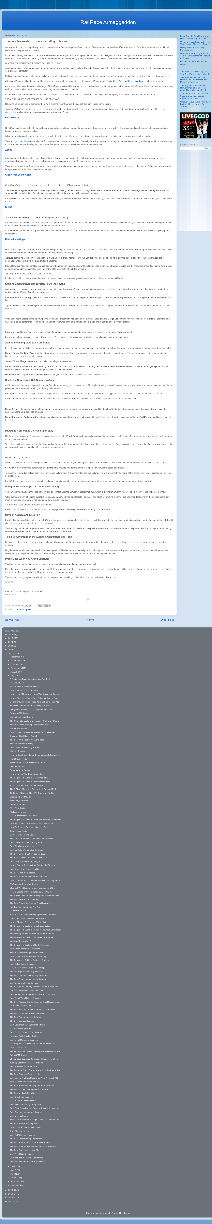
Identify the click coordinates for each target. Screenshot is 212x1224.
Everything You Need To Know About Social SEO (32, 709)
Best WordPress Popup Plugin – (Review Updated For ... (35, 1120)
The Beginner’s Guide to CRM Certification (29, 945)
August (14, 672)
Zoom (8, 149)
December (16, 657)
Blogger (126, 1213)
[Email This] (38, 605)
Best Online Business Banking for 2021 (27, 842)
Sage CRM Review (18, 728)
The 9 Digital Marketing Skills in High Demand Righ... (34, 789)
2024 (10, 642)
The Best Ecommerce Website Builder (27, 1013)
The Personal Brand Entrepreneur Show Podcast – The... (36, 1070)
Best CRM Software (19, 1116)
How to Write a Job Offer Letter (24, 690)
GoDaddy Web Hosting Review (24, 884)
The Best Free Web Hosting (22, 873)
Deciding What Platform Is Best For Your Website (32, 1044)
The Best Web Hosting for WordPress (27, 740)
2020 (10, 1190)
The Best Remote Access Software (26, 1017)
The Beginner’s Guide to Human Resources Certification (35, 930)
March (14, 1178)
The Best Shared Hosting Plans (24, 1124)
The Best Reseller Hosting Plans (24, 899)
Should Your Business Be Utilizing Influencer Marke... (34, 1059)
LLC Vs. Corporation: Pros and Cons (26, 991)
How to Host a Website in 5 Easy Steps (27, 968)
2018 (10, 1198)
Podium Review (17, 683)
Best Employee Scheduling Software (26, 971)
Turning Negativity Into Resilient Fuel (26, 1063)
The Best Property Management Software (29, 1089)
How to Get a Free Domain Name (25, 1127)
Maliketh (106, 1213)
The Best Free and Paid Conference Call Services (32, 1009)
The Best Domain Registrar (22, 1021)
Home (90, 619)
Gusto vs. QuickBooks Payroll (23, 736)
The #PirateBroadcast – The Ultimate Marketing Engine (35, 1051)
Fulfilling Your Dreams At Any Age (25, 907)
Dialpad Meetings (15, 239)
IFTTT (11, 595)
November (16, 660)
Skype (8, 206)
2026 (10, 634)
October (14, 664)
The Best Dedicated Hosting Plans (25, 1150)
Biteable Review (17, 766)
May (13, 1170)
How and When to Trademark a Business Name (31, 823)
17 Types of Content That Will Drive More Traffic (32, 793)
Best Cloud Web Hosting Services (25, 747)
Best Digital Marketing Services (24, 983)
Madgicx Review (17, 751)
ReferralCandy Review (20, 770)
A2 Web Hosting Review (21, 1029)
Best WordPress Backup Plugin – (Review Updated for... (35, 1108)
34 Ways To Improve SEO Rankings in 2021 (30, 706)
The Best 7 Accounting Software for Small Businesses (34, 1002)
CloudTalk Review (18, 808)
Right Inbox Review (19, 759)
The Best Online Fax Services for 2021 (27, 854)
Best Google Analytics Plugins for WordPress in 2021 (34, 1078)
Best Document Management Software (27, 1025)
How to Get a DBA (18, 1047)
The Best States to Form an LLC (25, 1074)
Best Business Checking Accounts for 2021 (29, 725)
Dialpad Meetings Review (21, 717)
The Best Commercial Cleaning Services (28, 975)
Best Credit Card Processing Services (27, 869)
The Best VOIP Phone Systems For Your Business (33, 1146)
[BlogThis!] (41, 605)
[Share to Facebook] (46, 605)
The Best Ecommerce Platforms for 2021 (28, 876)
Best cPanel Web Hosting (21, 744)
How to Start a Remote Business (25, 687)
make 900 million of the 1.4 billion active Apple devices (126, 81)
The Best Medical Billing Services (25, 1093)
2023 (10, 646)
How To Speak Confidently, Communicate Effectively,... (35, 755)
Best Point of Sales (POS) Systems (26, 1032)
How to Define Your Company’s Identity (28, 774)
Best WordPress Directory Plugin (25, 861)
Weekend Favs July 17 (20, 941)
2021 (10, 653)
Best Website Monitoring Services (25, 1082)
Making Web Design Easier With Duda (27, 763)
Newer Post (12, 619)
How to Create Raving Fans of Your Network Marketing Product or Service (195, 55)
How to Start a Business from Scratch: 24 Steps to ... (34, 865)
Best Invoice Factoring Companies (25, 1104)
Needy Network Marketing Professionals (192, 49)
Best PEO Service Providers (22, 1135)
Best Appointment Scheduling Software (27, 1161)
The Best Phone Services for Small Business (30, 903)
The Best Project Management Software (28, 979)
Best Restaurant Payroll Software (25, 949)
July (13, 676)
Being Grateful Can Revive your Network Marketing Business (194, 37)
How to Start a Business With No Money (28, 956)
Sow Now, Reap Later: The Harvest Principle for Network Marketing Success (193, 79)
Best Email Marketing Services (24, 1040)
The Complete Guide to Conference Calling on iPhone (34, 721)
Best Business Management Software (27, 953)
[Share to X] (44, 605)
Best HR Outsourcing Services (23, 835)
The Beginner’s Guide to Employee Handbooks (31, 937)
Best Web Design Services (22, 846)
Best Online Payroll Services (23, 1006)
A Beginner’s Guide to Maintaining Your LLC (30, 679)
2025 (10, 638)
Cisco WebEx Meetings (18, 174)
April (13, 1174)
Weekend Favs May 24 (20, 797)
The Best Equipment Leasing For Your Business (32, 1086)
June (13, 1166)
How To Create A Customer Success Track (29, 827)
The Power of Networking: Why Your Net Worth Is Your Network (194, 72)
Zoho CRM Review (18, 1055)
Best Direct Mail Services (21, 1097)
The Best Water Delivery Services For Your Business (34, 987)
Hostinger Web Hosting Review (24, 1036)
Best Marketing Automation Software (26, 850)
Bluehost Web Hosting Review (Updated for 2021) (32, 888)
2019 (10, 1194)
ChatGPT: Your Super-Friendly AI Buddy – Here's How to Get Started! (195, 104)
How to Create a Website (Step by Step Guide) (31, 892)
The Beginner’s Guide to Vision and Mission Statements (35, 820)
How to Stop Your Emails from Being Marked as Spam (34, 698)
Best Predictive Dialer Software (24, 1066)
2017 (10, 1201)
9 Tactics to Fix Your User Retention (26, 785)
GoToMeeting (12, 117)
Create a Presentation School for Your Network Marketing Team (195, 43)
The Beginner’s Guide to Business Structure (30, 960)
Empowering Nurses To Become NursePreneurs (32, 934)
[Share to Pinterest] (49, 605)
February (15, 1181)
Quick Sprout (25, 610)
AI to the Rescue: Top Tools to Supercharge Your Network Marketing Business (194, 96)
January (14, 1185)
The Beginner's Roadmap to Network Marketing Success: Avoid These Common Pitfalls (193, 87)
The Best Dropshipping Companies (26, 1139)
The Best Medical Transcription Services (28, 858)
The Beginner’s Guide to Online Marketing (29, 778)
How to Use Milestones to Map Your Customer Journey (35, 694)
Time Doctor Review (19, 831)
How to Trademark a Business (23, 816)
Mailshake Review (18, 812)
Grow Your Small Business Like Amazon (28, 918)
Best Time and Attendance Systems (26, 1112)
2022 (10, 650)
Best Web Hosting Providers (22, 1154)
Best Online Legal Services (22, 964)
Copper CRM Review (19, 713)
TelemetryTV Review (19, 801)
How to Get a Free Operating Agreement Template (33, 915)
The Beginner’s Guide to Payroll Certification (30, 926)
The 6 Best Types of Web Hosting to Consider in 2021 (34, 896)
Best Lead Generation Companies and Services (31, 839)
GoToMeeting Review (20, 1131)
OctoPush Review (18, 911)
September (16, 668)
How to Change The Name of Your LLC (28, 922)
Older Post (167, 619)
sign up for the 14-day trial (25, 141)
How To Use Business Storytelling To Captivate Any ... (34, 732)
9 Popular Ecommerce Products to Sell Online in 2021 (34, 702)
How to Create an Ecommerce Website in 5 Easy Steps (35, 880)
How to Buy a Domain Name (23, 1101)
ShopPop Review (18, 804)
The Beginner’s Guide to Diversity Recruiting (30, 782)
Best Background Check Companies (26, 1158)
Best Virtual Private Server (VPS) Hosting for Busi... (33, 994)
